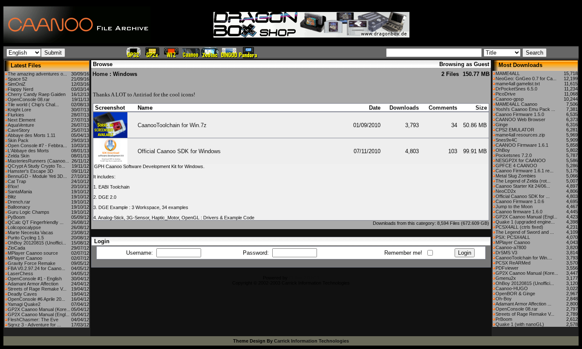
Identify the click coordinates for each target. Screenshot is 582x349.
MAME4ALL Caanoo (516, 104)
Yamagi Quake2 (24, 304)
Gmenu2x (506, 278)
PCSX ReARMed (513, 262)
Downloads (404, 108)
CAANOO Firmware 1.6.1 (522, 145)
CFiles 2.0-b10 (304, 277)
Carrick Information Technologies (311, 340)
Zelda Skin (18, 155)
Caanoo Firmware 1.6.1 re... (524, 170)
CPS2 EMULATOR (515, 129)
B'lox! (13, 186)
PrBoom (504, 319)
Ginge (502, 124)
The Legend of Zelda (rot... (523, 180)
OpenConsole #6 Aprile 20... (36, 299)
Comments (443, 108)
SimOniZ (17, 84)
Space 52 (17, 78)
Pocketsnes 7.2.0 (514, 155)
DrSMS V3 (506, 252)
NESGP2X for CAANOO (521, 160)
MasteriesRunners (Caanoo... (38, 160)
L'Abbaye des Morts (28, 150)
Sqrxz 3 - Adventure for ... (34, 324)
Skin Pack (18, 140)
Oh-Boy (504, 298)
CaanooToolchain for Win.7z (172, 125)
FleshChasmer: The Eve (33, 319)
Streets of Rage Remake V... (37, 288)
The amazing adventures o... (37, 73)
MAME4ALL (508, 73)
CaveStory (19, 130)
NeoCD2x (506, 191)
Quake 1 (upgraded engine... (525, 221)
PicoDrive (506, 93)
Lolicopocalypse (24, 227)
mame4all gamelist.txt (518, 83)
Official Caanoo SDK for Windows (179, 151)
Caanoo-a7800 (511, 247)
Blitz (12, 196)
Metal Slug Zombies (516, 175)
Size (481, 108)
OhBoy (503, 150)
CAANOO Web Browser (520, 119)
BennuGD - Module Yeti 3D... (37, 176)
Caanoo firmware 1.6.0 (519, 211)
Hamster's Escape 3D (30, 171)
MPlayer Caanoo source (33, 253)
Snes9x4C (506, 140)
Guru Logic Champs (28, 212)
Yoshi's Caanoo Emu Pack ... (525, 109)
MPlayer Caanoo (25, 258)
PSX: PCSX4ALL (513, 237)
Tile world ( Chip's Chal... (33, 104)
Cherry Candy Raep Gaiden (37, 94)
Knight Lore (19, 109)
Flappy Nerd (20, 89)
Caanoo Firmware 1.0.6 (520, 201)
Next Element (21, 119)
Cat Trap (17, 181)
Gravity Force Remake (31, 263)
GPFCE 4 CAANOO (516, 165)
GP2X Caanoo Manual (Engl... (38, 314)
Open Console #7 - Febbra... (37, 145)
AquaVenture (21, 125)
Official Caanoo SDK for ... (523, 196)
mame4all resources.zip (520, 134)
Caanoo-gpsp (510, 99)
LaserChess (20, 273)
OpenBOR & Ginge (515, 293)
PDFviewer (507, 267)
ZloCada (16, 247)
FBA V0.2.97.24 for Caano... (36, 268)
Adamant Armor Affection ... (523, 303)
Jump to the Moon (514, 206)
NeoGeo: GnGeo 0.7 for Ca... (526, 78)
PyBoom (16, 217)
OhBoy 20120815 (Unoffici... (37, 242)
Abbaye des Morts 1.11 (31, 135)
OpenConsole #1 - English (35, 278)
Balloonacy (19, 206)
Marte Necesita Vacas (30, 232)
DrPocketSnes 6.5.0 (516, 88)
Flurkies (16, 114)
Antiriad (142, 94)
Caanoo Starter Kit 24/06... (523, 186)
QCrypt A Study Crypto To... (36, 166)
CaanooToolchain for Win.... (524, 257)
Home (100, 74)
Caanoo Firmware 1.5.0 (520, 114)
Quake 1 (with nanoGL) (520, 324)
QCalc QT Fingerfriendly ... (35, 222)
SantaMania (20, 191)
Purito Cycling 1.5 (26, 237)
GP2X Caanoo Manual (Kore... (39, 309)
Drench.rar (19, 201)
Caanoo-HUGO (512, 288)
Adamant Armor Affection (33, 283)
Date (374, 108)
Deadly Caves (22, 294)
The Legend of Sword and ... (525, 232)
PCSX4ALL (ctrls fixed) (519, 227)
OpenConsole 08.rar (29, 99)
